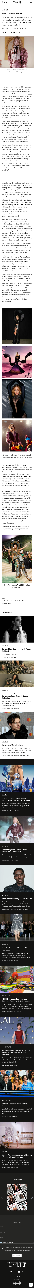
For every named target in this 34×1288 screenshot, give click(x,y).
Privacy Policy (26, 1250)
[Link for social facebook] (15, 1272)
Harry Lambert (10, 130)
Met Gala (17, 89)
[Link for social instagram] (19, 1272)
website (4, 118)
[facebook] (5, 33)
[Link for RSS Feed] (23, 1272)
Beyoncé (12, 224)
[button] (30, 562)
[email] (3, 33)
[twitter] (14, 33)
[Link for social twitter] (11, 1272)
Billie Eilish (23, 226)
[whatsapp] (17, 33)
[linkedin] (11, 33)
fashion (21, 600)
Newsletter (17, 1279)
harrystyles (6, 603)
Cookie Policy (17, 1285)
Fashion (5, 10)
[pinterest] (8, 33)
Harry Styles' (26, 91)
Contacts (17, 1276)
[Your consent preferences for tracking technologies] (31, 1285)
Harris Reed (6, 600)
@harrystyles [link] (20, 154)
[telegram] (19, 33)
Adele (4, 512)
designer (14, 600)
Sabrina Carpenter (15, 512)
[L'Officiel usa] (17, 2)
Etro (20, 474)
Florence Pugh (25, 257)
